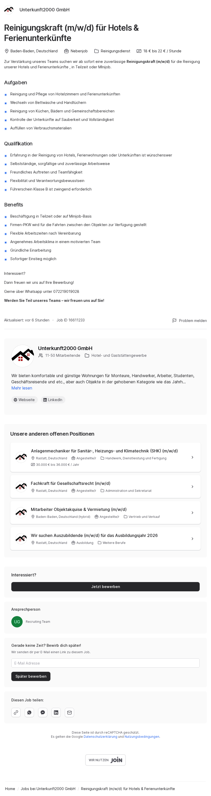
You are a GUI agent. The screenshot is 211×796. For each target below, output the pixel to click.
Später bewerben (30, 676)
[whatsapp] (29, 712)
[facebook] (42, 712)
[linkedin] (56, 712)
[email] (69, 712)
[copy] (16, 712)
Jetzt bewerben (105, 586)
